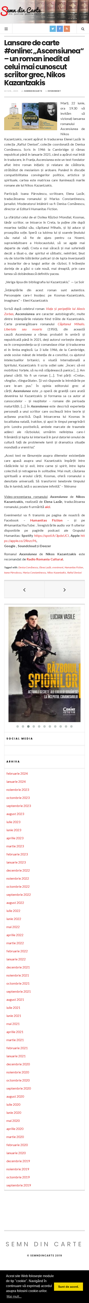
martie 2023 (15, 846)
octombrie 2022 (18, 886)
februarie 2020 (17, 1145)
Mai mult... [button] (14, 1296)
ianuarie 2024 (16, 781)
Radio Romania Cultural (45, 559)
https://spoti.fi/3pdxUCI (51, 535)
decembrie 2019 (18, 1161)
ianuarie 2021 (16, 1056)
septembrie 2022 (18, 894)
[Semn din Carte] (20, 11)
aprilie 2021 (14, 1032)
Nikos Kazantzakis (56, 572)
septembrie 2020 (18, 1088)
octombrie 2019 (18, 1177)
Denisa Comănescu (28, 567)
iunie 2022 (13, 919)
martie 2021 (15, 1040)
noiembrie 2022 (17, 878)
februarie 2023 (17, 854)
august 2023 (15, 814)
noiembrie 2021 (17, 975)
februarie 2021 (17, 1048)
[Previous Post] (24, 589)
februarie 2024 (17, 773)
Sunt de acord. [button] (68, 1286)
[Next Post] (64, 589)
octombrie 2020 (18, 1080)
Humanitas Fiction (46, 520)
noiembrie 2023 (17, 789)
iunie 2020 (13, 1112)
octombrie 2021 (18, 983)
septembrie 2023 (18, 806)
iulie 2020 (13, 1104)
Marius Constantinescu (34, 572)
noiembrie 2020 (17, 1072)
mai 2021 (13, 1024)
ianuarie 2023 (16, 862)
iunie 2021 (13, 1016)
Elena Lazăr (45, 567)
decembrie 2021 (18, 967)
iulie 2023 (13, 822)
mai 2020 (13, 1120)
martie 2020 (15, 1137)
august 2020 (15, 1096)
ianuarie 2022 (16, 959)
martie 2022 (15, 943)
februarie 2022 (17, 951)
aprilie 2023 (14, 838)
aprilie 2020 (14, 1129)
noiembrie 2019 (17, 1169)
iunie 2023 (13, 830)
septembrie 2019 (18, 1185)
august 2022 (15, 902)
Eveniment (54, 91)
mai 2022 (13, 927)
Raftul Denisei (74, 572)
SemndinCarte (33, 91)
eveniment (57, 567)
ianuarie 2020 (16, 1153)
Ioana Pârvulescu (13, 572)
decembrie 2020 (18, 1064)
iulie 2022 (13, 911)
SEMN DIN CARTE (44, 1244)
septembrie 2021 (18, 991)
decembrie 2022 (18, 870)
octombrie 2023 (18, 798)
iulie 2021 (13, 1007)
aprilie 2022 (14, 935)
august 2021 (15, 999)
